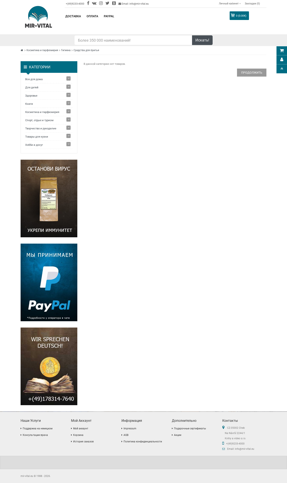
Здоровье (31, 95)
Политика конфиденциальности (143, 441)
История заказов (83, 441)
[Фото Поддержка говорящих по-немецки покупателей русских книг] (49, 366)
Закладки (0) (252, 3)
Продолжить (251, 72)
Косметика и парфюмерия (42, 50)
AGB (126, 435)
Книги (29, 103)
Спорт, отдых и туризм (39, 120)
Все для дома (34, 79)
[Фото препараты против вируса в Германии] (49, 198)
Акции (177, 435)
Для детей (31, 87)
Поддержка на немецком (38, 428)
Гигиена (66, 50)
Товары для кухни (36, 136)
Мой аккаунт (80, 428)
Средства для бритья (86, 50)
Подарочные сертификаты (190, 428)
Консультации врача (35, 435)
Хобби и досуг (34, 144)
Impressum (130, 428)
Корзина (78, 435)
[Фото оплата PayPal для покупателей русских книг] (49, 282)
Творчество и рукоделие (40, 128)
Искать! (202, 40)
